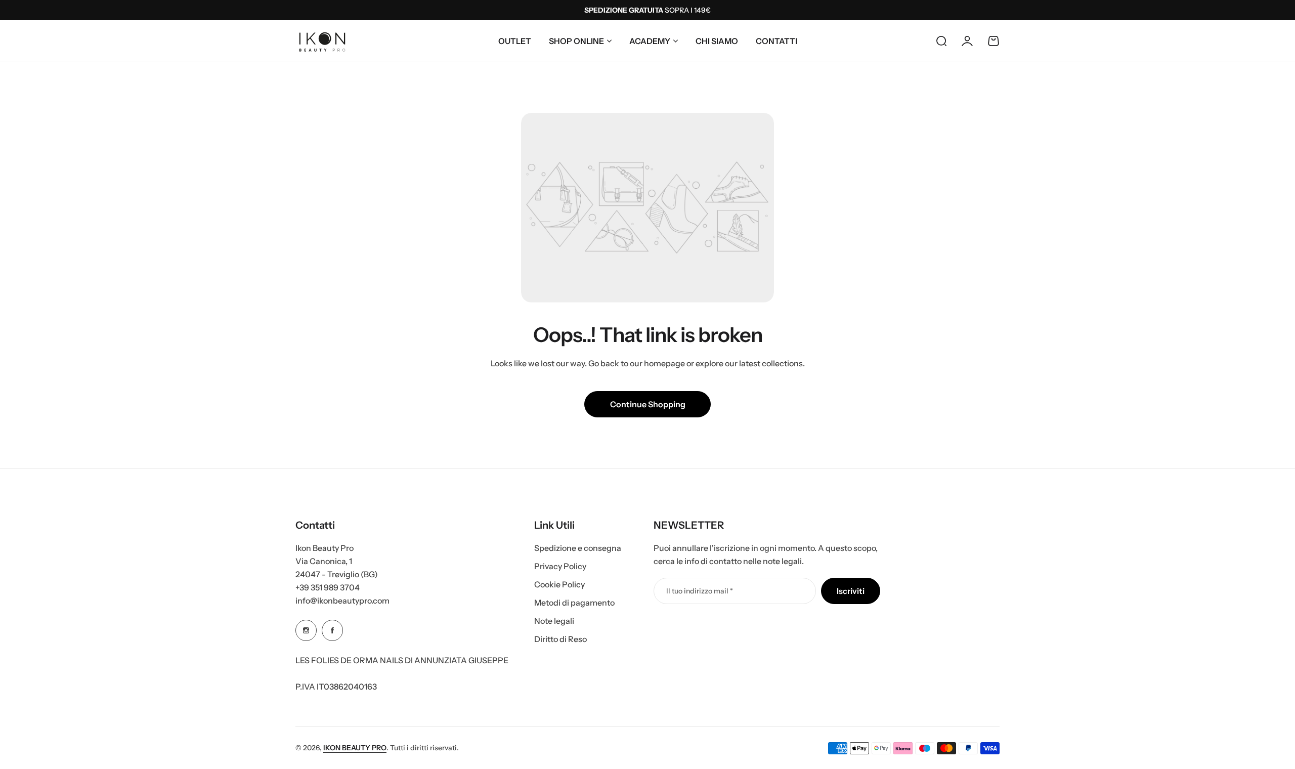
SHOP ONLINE (576, 41)
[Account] (967, 41)
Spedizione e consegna (577, 548)
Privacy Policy (560, 566)
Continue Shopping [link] (647, 404)
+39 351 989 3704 (327, 587)
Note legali (554, 621)
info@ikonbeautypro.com (342, 600)
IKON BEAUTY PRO (354, 747)
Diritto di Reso (560, 639)
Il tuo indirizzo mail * (699, 590)
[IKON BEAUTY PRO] (322, 41)
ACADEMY (649, 41)
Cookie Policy (559, 584)
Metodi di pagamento (574, 602)
